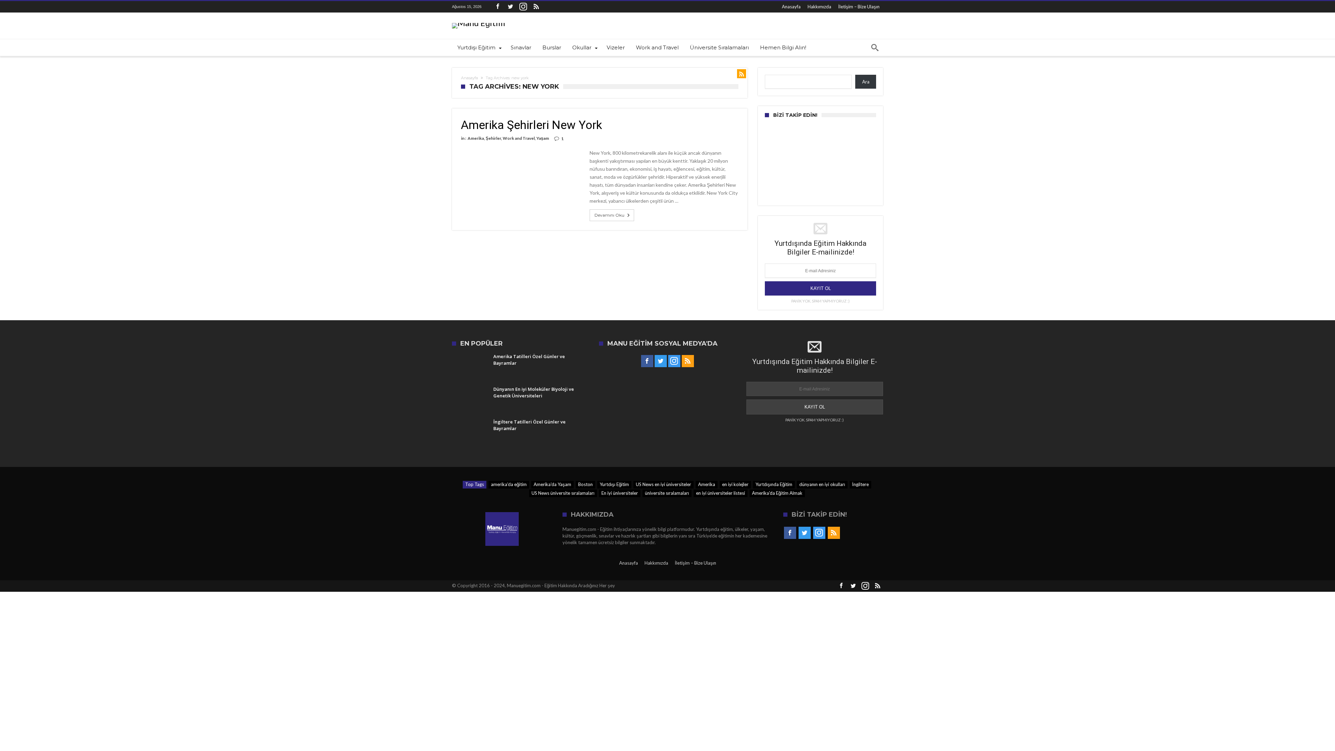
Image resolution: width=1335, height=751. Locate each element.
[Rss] (536, 7)
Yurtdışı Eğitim (614, 484)
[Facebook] (497, 7)
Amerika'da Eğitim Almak (777, 493)
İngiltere (860, 484)
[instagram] (523, 7)
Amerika (476, 138)
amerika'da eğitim (509, 484)
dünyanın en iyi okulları (822, 484)
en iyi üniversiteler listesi (720, 493)
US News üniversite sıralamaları (563, 493)
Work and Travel (519, 138)
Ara (865, 81)
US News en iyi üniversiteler (663, 484)
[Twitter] (510, 7)
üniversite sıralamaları (667, 493)
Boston (585, 484)
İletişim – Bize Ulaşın (859, 6)
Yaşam (542, 138)
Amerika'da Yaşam (552, 484)
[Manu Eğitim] (478, 23)
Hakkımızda (819, 6)
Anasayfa (791, 6)
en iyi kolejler (735, 484)
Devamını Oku (609, 215)
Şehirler (493, 138)
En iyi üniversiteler (619, 493)
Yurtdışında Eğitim (773, 484)
